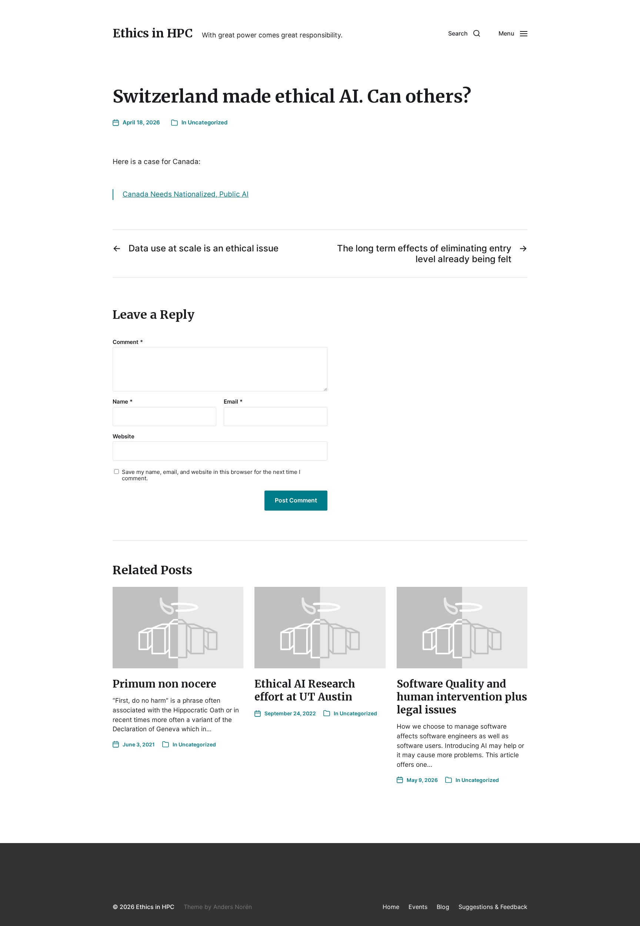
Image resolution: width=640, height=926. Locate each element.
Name (123, 402)
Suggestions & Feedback (493, 906)
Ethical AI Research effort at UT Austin (304, 690)
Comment (128, 342)
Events (418, 906)
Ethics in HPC (153, 33)
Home (391, 906)
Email (233, 402)
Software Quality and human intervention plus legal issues (462, 696)
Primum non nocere (164, 684)
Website (123, 436)
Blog (443, 906)
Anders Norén (232, 906)
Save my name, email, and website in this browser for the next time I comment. (211, 475)
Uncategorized (207, 122)
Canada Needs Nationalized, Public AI (186, 194)
